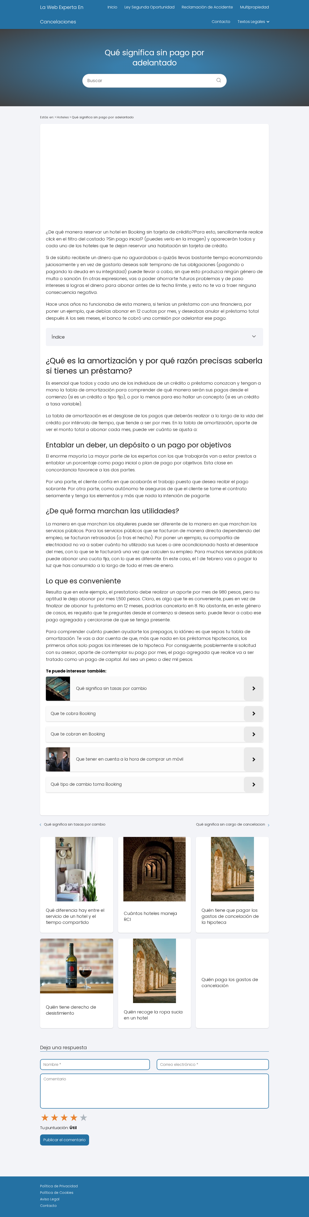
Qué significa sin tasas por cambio (74, 824)
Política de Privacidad (59, 1186)
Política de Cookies (56, 1192)
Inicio (112, 7)
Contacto (221, 21)
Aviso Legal (49, 1199)
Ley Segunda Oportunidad (150, 7)
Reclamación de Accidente (207, 7)
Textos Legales (251, 21)
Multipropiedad (254, 7)
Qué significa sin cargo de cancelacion (230, 824)
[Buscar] (217, 79)
